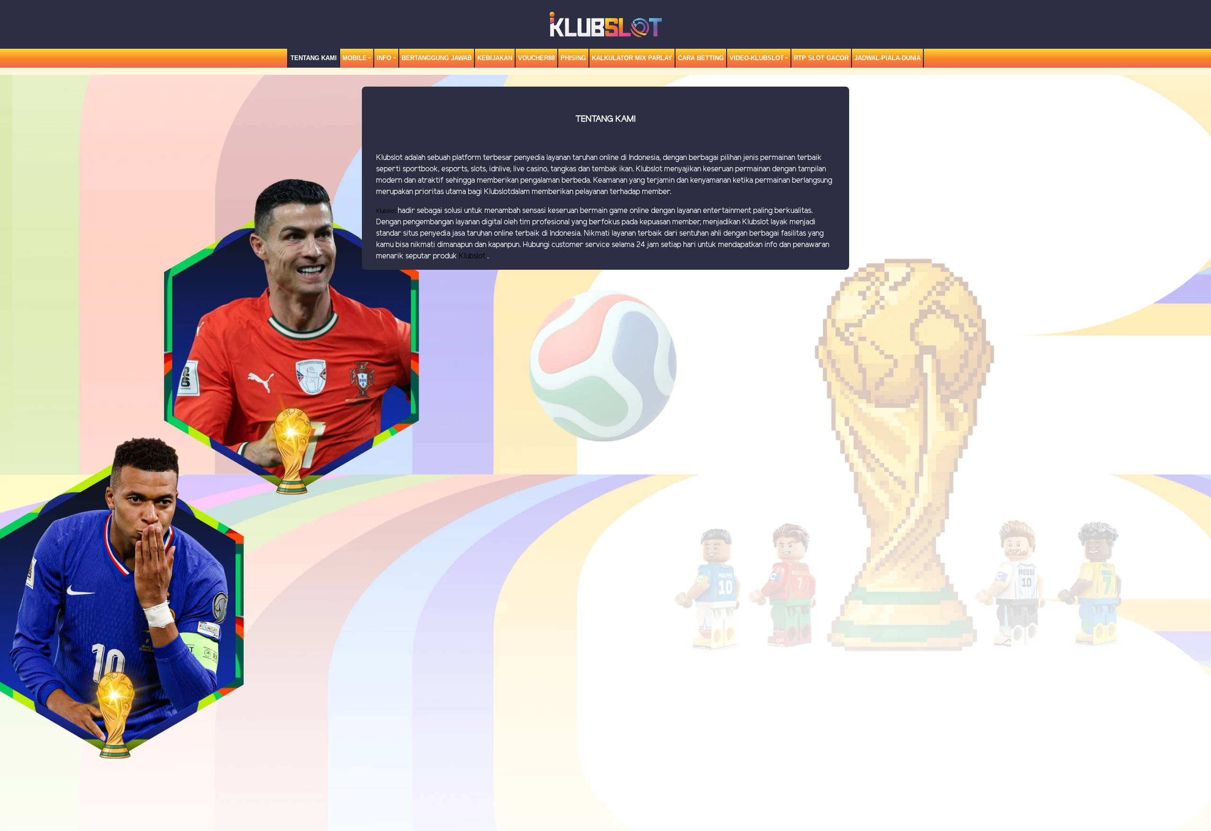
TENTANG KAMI (313, 58)
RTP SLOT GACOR (821, 58)
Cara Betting (701, 58)
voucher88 (536, 58)
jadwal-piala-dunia (887, 58)
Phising (573, 58)
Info (384, 58)
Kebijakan (494, 58)
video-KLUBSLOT (756, 58)
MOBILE (354, 58)
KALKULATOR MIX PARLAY (632, 58)
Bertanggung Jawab (437, 58)
